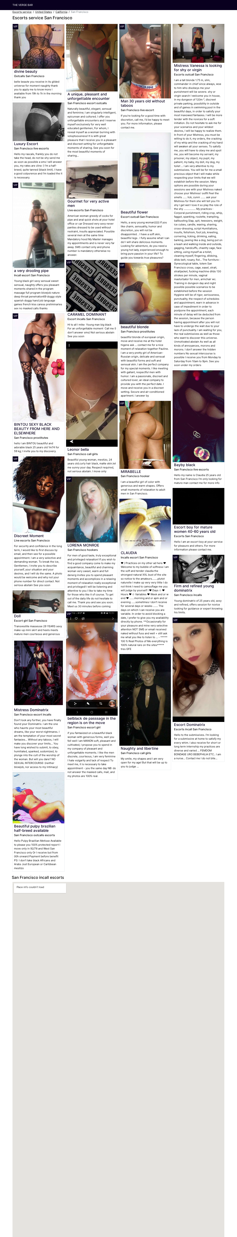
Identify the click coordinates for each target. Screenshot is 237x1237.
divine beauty (25, 71)
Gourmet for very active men (88, 203)
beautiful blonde (135, 327)
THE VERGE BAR (22, 5)
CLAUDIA (129, 553)
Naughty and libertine (139, 748)
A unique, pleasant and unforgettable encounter (88, 96)
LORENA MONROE (83, 545)
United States (43, 12)
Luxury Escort (26, 144)
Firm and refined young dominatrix (194, 588)
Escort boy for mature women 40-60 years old (194, 529)
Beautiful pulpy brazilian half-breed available (34, 828)
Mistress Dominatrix (31, 710)
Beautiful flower (134, 212)
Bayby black (184, 465)
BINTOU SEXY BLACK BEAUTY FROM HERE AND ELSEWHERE (37, 428)
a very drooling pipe (31, 270)
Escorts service (22, 12)
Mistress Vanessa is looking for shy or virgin (198, 67)
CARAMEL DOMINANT (87, 314)
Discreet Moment (29, 536)
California (61, 12)
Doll (17, 616)
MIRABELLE (131, 471)
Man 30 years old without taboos (143, 103)
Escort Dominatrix (189, 724)
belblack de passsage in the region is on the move (91, 720)
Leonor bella (78, 449)
